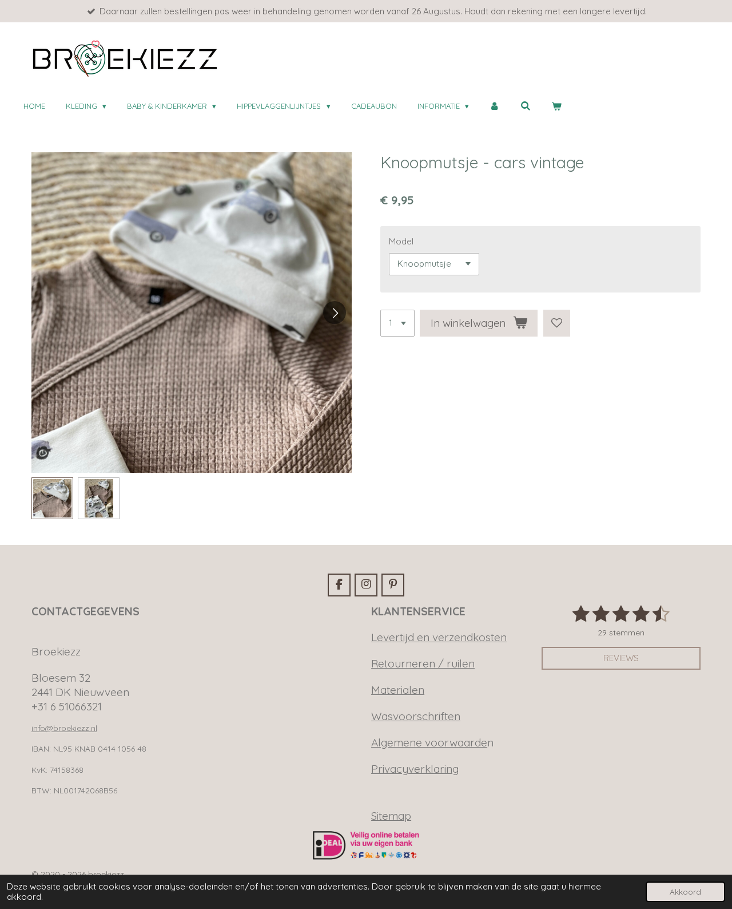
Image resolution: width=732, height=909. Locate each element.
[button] (52, 498)
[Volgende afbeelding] (334, 312)
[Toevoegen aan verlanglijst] (556, 323)
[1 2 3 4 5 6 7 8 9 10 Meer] (397, 323)
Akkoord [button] (685, 891)
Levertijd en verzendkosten (439, 637)
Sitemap (391, 816)
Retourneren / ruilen (423, 663)
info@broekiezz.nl (64, 728)
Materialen (397, 690)
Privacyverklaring (415, 769)
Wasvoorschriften (415, 716)
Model (401, 241)
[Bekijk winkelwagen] (556, 106)
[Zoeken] (525, 106)
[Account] (494, 106)
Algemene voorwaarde (429, 742)
